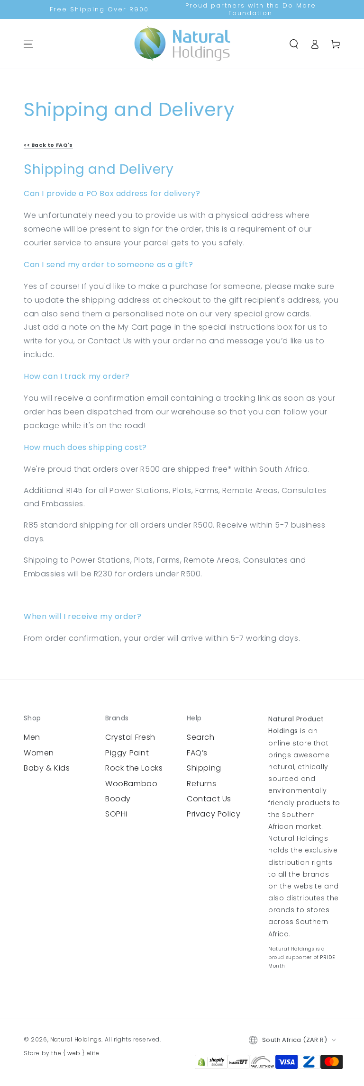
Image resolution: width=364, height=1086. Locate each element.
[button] (293, 44)
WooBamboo (131, 783)
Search (201, 737)
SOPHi (116, 813)
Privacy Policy (213, 813)
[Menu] (28, 44)
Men (32, 737)
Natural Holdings (76, 1039)
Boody (118, 798)
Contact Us (209, 798)
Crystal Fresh (130, 737)
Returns (201, 783)
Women (39, 752)
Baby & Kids (47, 768)
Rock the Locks (134, 768)
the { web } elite (75, 1053)
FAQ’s (197, 752)
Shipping (204, 768)
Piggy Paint (127, 752)
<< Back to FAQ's (48, 145)
